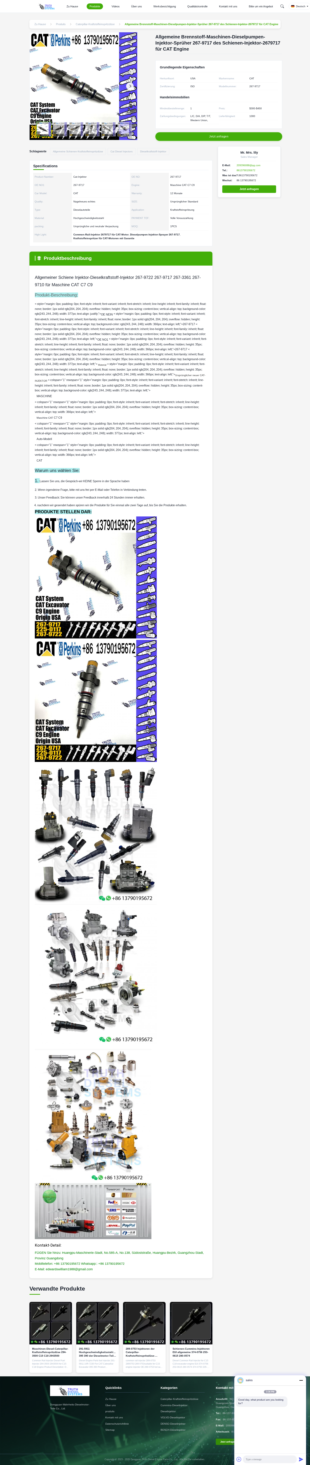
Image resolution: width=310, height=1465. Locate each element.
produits (109, 1411)
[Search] (282, 6)
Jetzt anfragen (249, 189)
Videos (116, 6)
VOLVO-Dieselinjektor (173, 1417)
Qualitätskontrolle (197, 6)
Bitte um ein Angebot (261, 6)
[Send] (301, 1459)
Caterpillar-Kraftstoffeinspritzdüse (179, 1399)
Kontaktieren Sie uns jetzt (51, 1367)
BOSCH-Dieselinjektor (173, 1429)
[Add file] (238, 1459)
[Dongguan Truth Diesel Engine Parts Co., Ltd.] (47, 6)
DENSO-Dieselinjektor (173, 1423)
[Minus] (301, 1380)
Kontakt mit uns (228, 6)
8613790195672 (246, 170)
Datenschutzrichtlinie (117, 1423)
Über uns (136, 6)
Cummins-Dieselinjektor (174, 1405)
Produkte (95, 6)
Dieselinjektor (168, 1411)
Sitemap (110, 1429)
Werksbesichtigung (164, 6)
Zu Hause (72, 6)
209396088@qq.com (248, 165)
